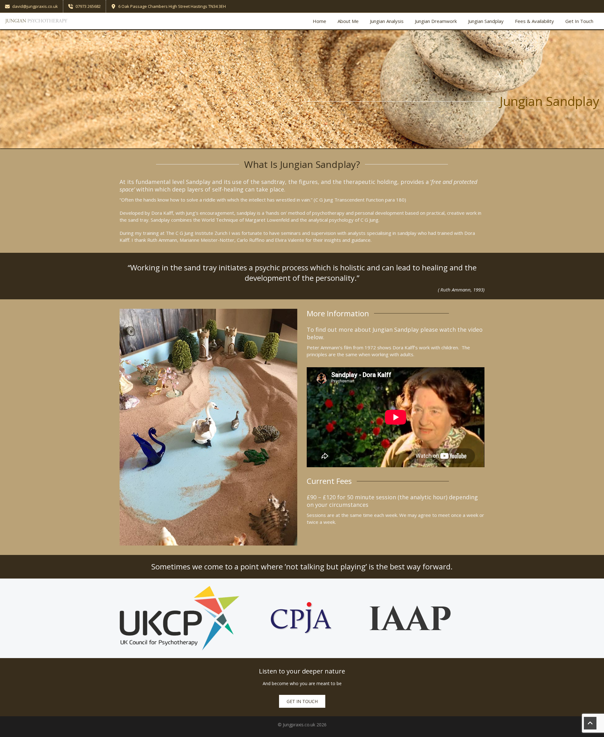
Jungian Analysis (387, 21)
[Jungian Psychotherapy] (36, 21)
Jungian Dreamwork (436, 21)
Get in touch (302, 701)
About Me (348, 21)
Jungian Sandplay (486, 21)
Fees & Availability (534, 21)
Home (319, 21)
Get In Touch (579, 21)
